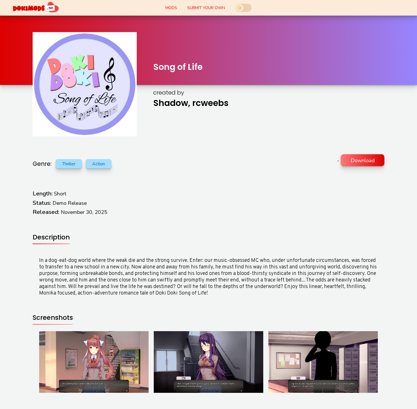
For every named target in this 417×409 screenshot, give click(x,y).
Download (363, 160)
